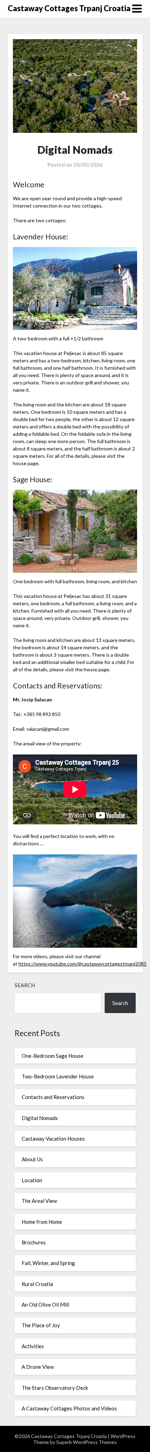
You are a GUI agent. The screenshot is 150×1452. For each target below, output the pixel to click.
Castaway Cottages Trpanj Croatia (69, 8)
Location (32, 1180)
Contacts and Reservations (53, 1097)
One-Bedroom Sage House (52, 1056)
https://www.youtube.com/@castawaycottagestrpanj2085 (82, 964)
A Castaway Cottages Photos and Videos (69, 1408)
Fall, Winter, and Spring (48, 1263)
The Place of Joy (41, 1325)
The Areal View (39, 1201)
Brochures (34, 1242)
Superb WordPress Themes (86, 1442)
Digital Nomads (40, 1118)
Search (25, 985)
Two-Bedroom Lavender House (58, 1076)
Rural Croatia (37, 1284)
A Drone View (38, 1367)
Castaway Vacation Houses (53, 1138)
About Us (32, 1159)
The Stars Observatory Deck (55, 1388)
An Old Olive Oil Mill (45, 1304)
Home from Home (42, 1222)
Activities (33, 1346)
